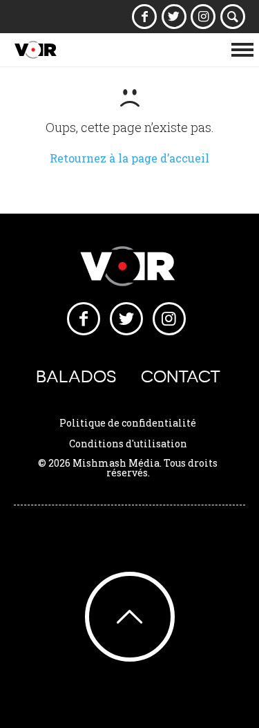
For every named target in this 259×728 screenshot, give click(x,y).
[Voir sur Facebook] (145, 16)
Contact (180, 376)
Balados (76, 376)
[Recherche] (233, 16)
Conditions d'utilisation (128, 443)
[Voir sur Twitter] (174, 16)
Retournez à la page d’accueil (129, 158)
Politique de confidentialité (127, 422)
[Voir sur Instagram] (203, 16)
